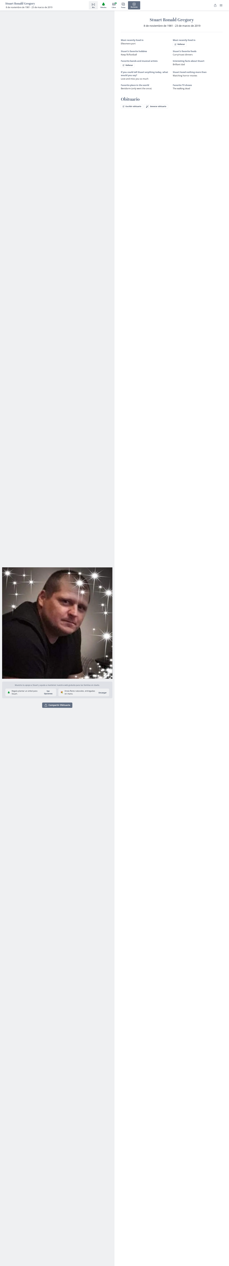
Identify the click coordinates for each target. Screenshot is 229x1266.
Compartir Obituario (59, 705)
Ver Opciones (48, 692)
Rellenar (181, 44)
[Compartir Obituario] (215, 5)
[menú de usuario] (221, 5)
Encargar (103, 692)
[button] (57, 622)
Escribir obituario (133, 106)
